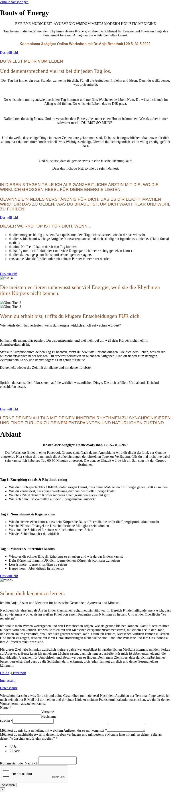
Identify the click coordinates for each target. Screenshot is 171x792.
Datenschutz (8, 688)
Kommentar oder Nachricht (19, 763)
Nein (17, 751)
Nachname (48, 716)
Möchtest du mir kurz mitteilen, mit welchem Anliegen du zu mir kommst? (53, 730)
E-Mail (6, 721)
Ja (15, 746)
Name (5, 707)
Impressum (7, 680)
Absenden (8, 785)
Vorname (47, 712)
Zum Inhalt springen (14, 2)
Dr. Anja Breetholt (13, 673)
